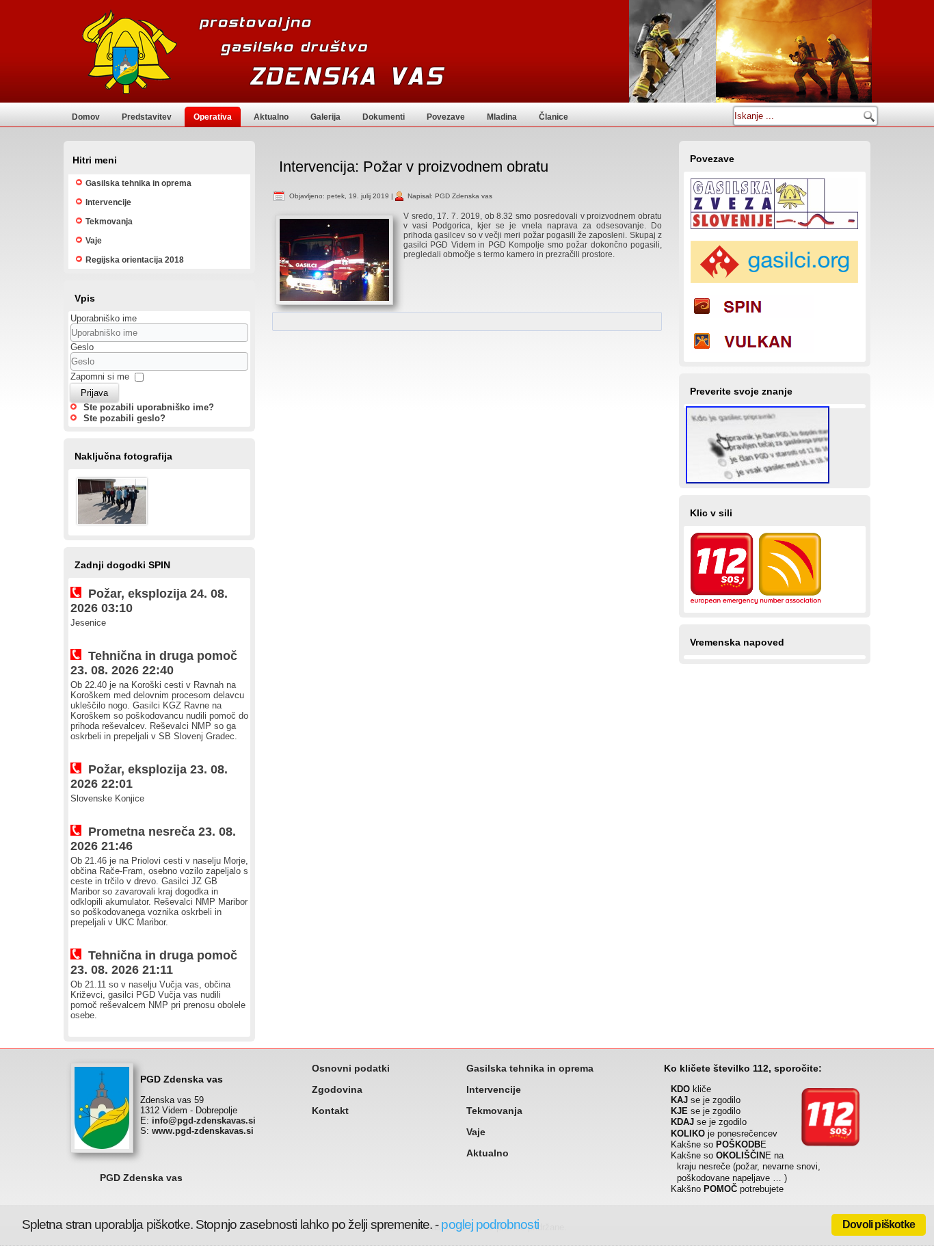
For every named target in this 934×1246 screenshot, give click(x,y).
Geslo (82, 347)
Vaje (93, 241)
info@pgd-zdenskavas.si (204, 1120)
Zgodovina (337, 1089)
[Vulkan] (752, 354)
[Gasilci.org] (774, 285)
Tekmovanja (109, 221)
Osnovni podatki (351, 1068)
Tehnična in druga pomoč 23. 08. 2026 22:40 (153, 663)
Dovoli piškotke (878, 1224)
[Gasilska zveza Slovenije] (774, 231)
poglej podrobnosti (489, 1224)
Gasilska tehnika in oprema (138, 183)
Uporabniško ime (103, 318)
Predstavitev (147, 117)
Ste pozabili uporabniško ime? (148, 407)
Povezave (446, 117)
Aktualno (271, 117)
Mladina (502, 117)
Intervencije (108, 202)
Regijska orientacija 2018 (134, 260)
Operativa (213, 117)
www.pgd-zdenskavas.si (203, 1131)
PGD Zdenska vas (141, 1177)
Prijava (94, 393)
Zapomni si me (99, 376)
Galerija (325, 117)
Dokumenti (383, 117)
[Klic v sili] (756, 605)
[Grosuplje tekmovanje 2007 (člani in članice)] (112, 526)
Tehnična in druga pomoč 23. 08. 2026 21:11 (153, 963)
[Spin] (752, 320)
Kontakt (330, 1110)
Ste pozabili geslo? (124, 418)
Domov (86, 117)
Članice (553, 117)
